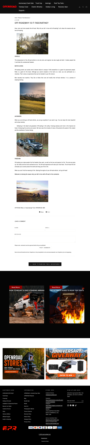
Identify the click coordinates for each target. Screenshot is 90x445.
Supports (22, 10)
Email (47, 227)
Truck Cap (39, 3)
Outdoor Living (50, 7)
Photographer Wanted (29, 408)
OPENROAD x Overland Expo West (32, 393)
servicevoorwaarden (51, 252)
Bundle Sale (27, 401)
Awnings (48, 3)
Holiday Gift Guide (7, 401)
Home (16, 17)
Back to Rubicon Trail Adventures (46, 264)
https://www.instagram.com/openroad (54, 405)
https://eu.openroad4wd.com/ (52, 423)
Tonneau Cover (24, 7)
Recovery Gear (63, 7)
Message (18, 234)
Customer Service (7, 408)
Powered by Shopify (45, 441)
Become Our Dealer (7, 406)
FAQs (4, 411)
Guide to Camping (7, 419)
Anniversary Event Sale (26, 3)
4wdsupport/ (48, 407)
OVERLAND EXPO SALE (8, 393)
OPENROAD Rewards (29, 395)
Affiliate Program (6, 416)
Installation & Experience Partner (10, 403)
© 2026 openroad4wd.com (45, 434)
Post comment (45, 247)
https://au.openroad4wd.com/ (52, 420)
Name (16, 227)
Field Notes (5, 395)
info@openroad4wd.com (51, 394)
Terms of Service (28, 411)
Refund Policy (27, 416)
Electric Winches (37, 7)
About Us (26, 406)
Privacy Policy (27, 421)
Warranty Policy (27, 414)
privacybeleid (40, 252)
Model (25, 403)
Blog (25, 398)
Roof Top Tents (59, 3)
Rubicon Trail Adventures (24, 17)
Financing (5, 398)
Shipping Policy (27, 419)
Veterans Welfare (6, 414)
